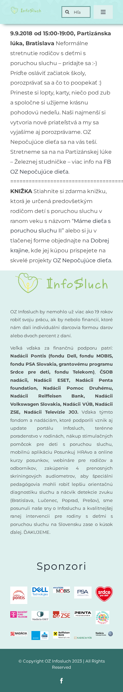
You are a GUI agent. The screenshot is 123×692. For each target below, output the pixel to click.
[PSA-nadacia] (82, 589)
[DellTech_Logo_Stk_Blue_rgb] (40, 589)
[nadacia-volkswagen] (104, 634)
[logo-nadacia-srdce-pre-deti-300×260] (104, 589)
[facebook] (61, 680)
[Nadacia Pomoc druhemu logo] (102, 613)
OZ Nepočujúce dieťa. (82, 260)
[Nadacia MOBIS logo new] (61, 589)
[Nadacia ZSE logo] (61, 613)
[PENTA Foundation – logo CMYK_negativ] (82, 613)
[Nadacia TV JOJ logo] (18, 634)
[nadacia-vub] (82, 639)
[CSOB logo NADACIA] (40, 633)
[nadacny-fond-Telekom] (18, 613)
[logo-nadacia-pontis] (18, 589)
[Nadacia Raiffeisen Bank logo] (61, 633)
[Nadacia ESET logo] (40, 613)
